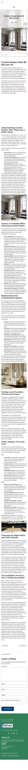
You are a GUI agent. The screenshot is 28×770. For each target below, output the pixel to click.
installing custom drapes (16, 580)
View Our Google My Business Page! (9, 730)
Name (3, 683)
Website (3, 695)
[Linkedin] (14, 733)
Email (3, 689)
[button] (14, 7)
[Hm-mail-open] (19, 733)
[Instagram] (11, 733)
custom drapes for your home (17, 82)
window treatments (9, 291)
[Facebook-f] (8, 733)
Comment (4, 666)
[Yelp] (17, 733)
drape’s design (9, 313)
